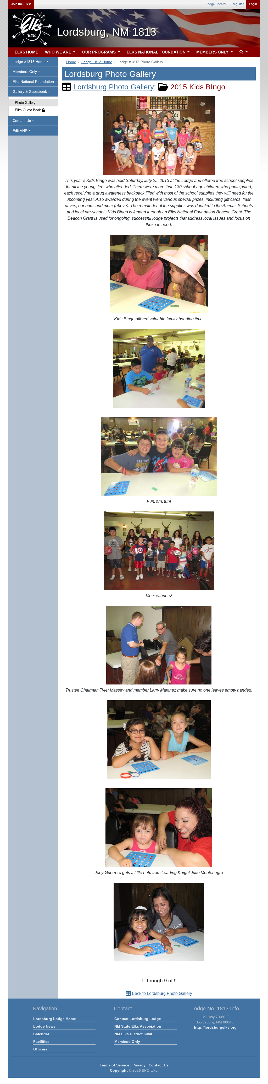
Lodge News (44, 1026)
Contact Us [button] (22, 120)
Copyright (119, 1070)
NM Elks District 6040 (133, 1034)
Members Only (127, 1041)
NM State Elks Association (137, 1026)
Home (71, 62)
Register (238, 4)
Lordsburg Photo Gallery (113, 87)
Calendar (41, 1034)
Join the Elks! (21, 4)
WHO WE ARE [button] (58, 52)
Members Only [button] (25, 71)
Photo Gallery (25, 103)
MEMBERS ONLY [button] (213, 52)
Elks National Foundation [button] (33, 81)
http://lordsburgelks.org (215, 1027)
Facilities (41, 1041)
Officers (40, 1049)
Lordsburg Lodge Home (54, 1019)
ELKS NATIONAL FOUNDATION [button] (157, 52)
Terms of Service (114, 1065)
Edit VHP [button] (20, 130)
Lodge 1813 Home (96, 62)
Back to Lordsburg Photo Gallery (161, 993)
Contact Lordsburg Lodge (137, 1019)
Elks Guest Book (28, 110)
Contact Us (159, 1065)
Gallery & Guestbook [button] (30, 91)
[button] (242, 52)
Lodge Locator (216, 4)
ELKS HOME (26, 52)
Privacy (139, 1065)
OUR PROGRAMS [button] (99, 52)
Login (253, 4)
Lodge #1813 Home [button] (29, 62)
